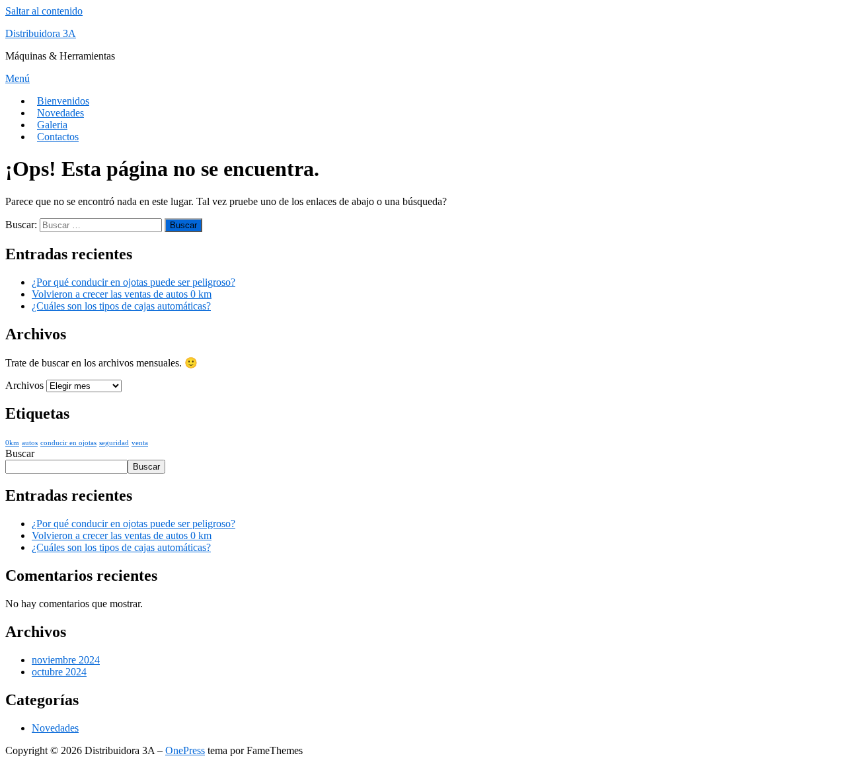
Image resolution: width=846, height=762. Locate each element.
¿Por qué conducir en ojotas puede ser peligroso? (133, 282)
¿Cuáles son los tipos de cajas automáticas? (121, 306)
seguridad (114, 442)
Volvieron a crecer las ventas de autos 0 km (122, 294)
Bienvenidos (63, 100)
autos (30, 442)
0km (12, 442)
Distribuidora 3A (40, 33)
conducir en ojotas (68, 442)
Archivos (24, 385)
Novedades (60, 112)
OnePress (185, 750)
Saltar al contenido (44, 11)
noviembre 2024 (66, 659)
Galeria (52, 124)
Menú (17, 78)
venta (140, 442)
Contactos (58, 136)
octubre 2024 (59, 671)
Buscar (19, 453)
